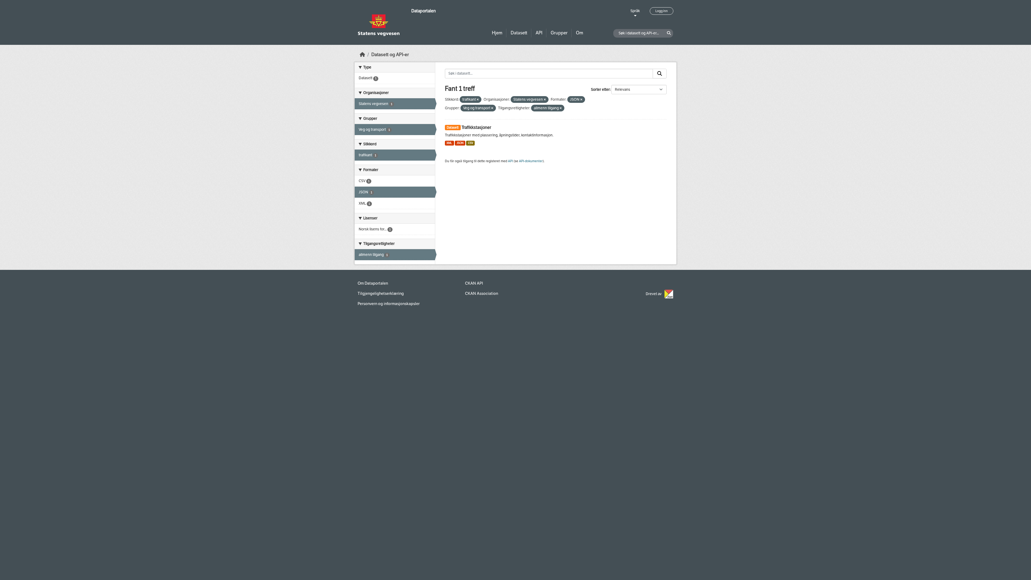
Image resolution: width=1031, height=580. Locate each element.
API (539, 33)
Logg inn (661, 11)
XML (449, 143)
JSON (460, 143)
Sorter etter (600, 89)
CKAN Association (481, 293)
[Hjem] (362, 54)
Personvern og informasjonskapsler (389, 303)
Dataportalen (423, 10)
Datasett (519, 33)
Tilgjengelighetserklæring (381, 293)
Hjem (497, 33)
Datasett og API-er (390, 54)
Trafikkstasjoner (476, 127)
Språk (635, 11)
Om (579, 33)
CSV (470, 143)
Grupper (559, 33)
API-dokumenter (531, 161)
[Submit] (660, 73)
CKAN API (474, 283)
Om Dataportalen (373, 283)
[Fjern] (478, 100)
